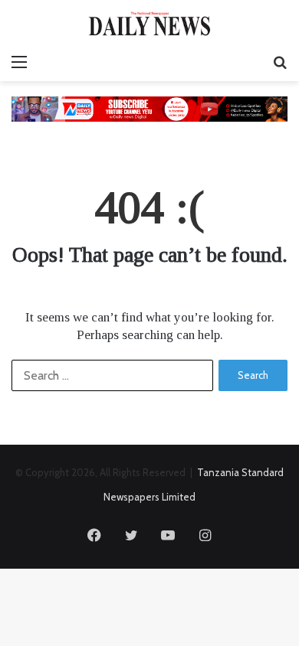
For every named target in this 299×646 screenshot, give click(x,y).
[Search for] (280, 62)
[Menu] (19, 62)
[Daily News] (149, 23)
